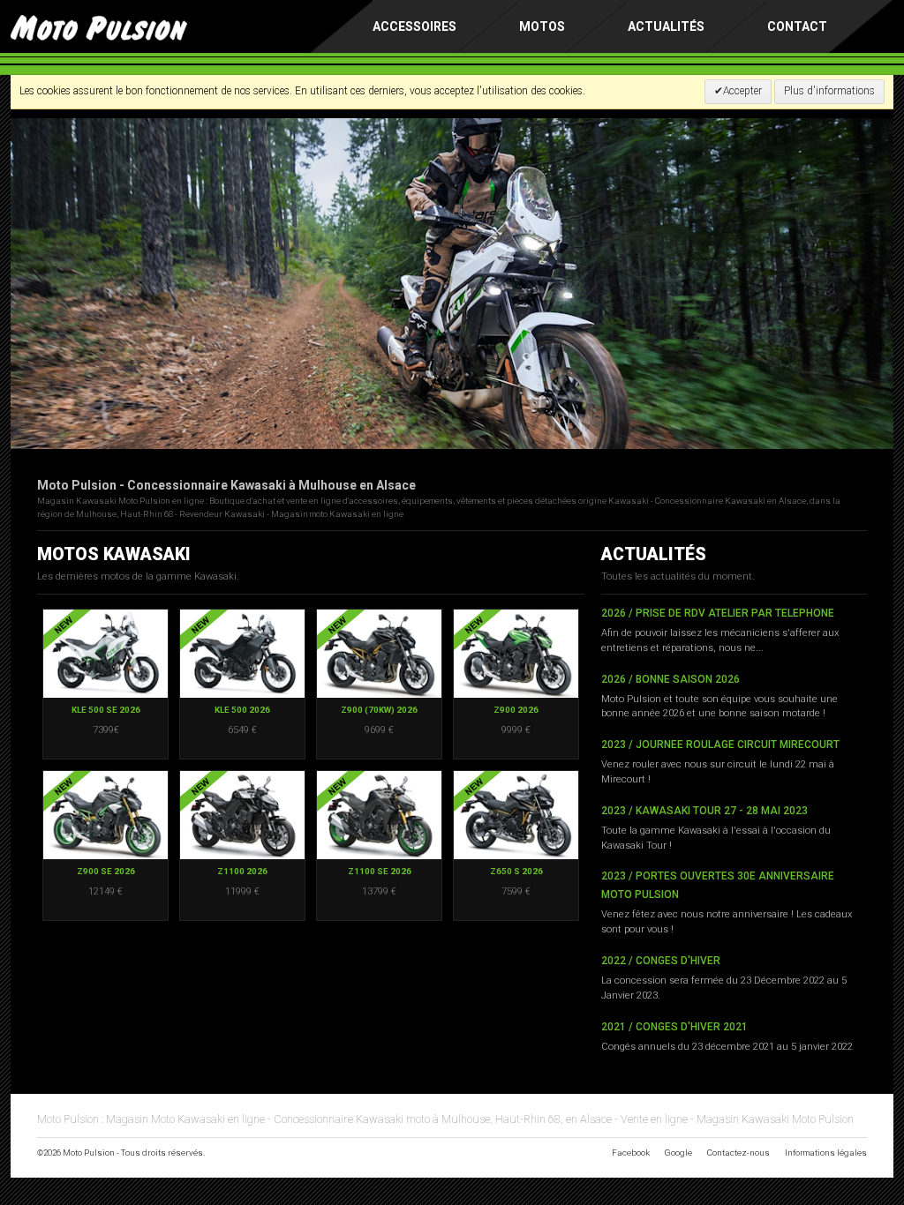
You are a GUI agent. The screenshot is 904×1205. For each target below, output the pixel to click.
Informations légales (826, 1152)
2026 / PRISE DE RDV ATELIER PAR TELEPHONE (717, 613)
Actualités (666, 26)
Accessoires (414, 26)
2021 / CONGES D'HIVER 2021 (674, 1027)
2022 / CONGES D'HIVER (660, 960)
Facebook (631, 1152)
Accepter (742, 91)
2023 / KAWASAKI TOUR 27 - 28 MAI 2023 (704, 811)
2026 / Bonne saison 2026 (670, 679)
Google (678, 1152)
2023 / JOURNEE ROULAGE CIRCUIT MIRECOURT (720, 744)
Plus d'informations (829, 91)
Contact (797, 26)
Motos (542, 26)
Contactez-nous (738, 1152)
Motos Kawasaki (114, 554)
